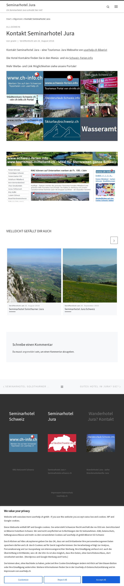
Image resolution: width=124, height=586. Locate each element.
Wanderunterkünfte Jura (98, 473)
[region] (62, 546)
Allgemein (18, 18)
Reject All (62, 579)
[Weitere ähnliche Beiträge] (114, 240)
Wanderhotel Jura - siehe (98, 469)
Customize (23, 579)
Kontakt (106, 419)
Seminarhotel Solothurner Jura (26, 309)
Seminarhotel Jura (56, 469)
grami (13, 41)
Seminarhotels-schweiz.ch (60, 473)
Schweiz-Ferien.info (81, 58)
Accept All (101, 579)
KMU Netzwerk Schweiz (23, 469)
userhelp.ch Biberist (95, 50)
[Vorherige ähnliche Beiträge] (106, 240)
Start (8, 18)
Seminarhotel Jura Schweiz (80, 309)
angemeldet (29, 351)
